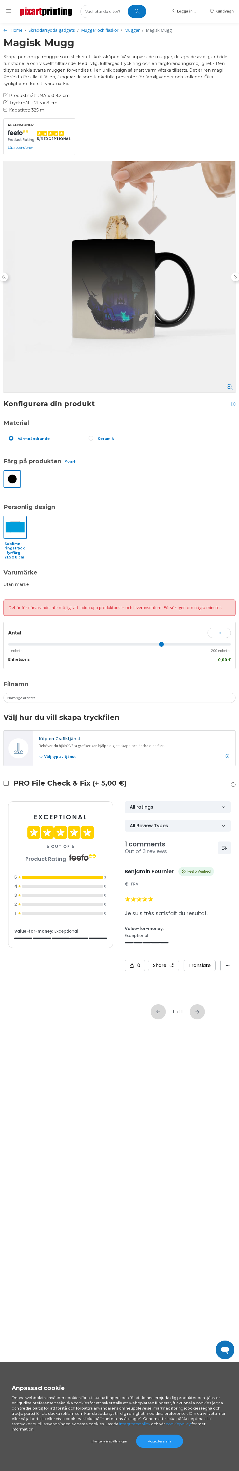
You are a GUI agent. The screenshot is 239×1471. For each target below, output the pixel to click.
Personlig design (29, 506)
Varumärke (20, 572)
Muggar (132, 30)
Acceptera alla (159, 1441)
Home (16, 30)
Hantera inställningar (109, 1441)
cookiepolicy (178, 1424)
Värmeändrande (34, 438)
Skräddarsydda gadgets (52, 30)
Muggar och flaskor (99, 30)
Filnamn (15, 683)
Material (16, 422)
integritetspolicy (134, 1424)
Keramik (106, 438)
